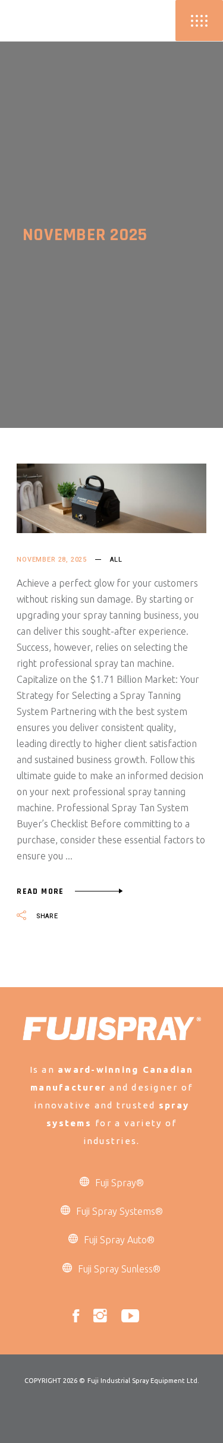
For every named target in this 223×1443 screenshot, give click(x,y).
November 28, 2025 (52, 559)
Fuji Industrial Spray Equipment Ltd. (143, 1380)
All (116, 559)
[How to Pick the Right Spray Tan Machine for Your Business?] (111, 498)
